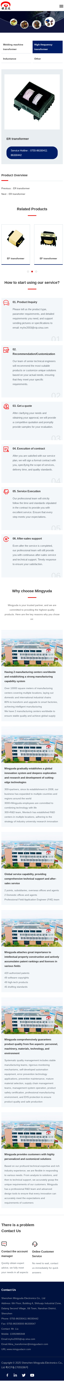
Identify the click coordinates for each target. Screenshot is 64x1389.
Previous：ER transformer (15, 188)
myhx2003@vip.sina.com (21, 1339)
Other (37, 58)
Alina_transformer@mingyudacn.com (28, 1344)
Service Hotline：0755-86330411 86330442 (29, 153)
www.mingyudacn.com (19, 1349)
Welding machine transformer (13, 47)
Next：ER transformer (13, 194)
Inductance (9, 58)
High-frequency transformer (43, 47)
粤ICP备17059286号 (16, 1367)
